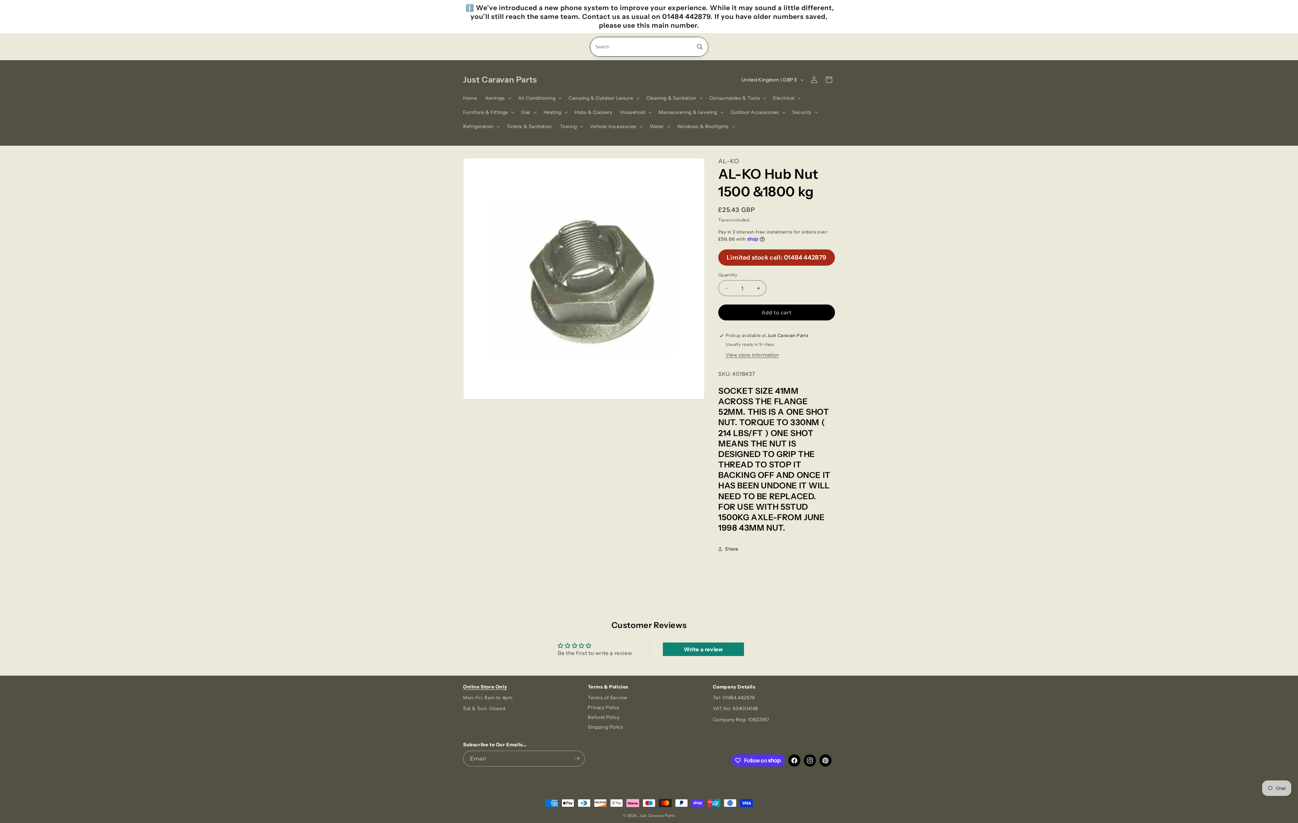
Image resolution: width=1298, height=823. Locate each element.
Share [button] (732, 549)
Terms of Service (607, 698)
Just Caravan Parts (657, 815)
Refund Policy (604, 717)
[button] (497, 98)
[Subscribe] (577, 759)
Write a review (703, 649)
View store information (752, 355)
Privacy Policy (603, 707)
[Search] (700, 46)
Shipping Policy (605, 727)
